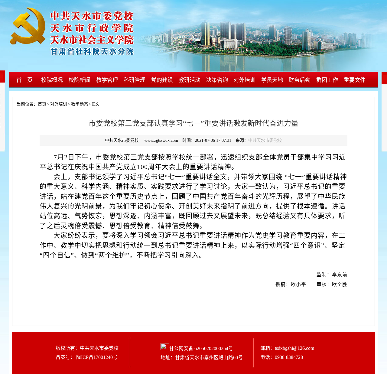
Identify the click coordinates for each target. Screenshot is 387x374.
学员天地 (272, 80)
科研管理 (134, 80)
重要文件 (355, 80)
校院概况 (52, 80)
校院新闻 (79, 80)
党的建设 (162, 80)
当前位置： (25, 104)
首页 (42, 104)
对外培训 (244, 80)
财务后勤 (300, 80)
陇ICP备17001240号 (96, 357)
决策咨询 (217, 80)
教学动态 (79, 104)
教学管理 (107, 80)
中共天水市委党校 (265, 140)
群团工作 (327, 80)
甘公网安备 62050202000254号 (201, 348)
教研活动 (189, 80)
